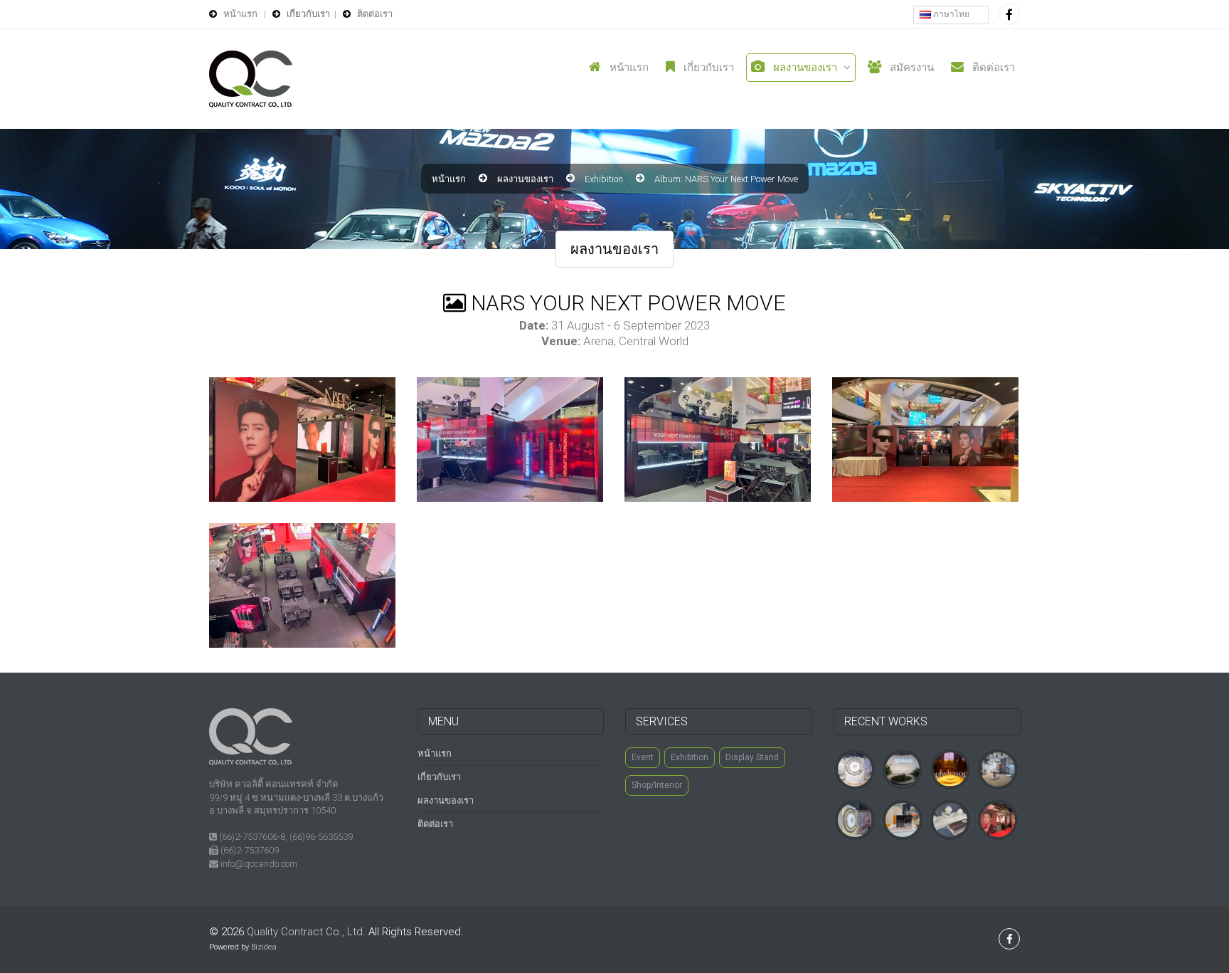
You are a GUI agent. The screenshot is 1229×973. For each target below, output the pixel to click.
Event (643, 757)
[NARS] (998, 819)
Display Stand (752, 757)
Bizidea (264, 947)
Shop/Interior (657, 785)
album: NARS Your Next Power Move (726, 179)
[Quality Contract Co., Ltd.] (250, 79)
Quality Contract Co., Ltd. (306, 931)
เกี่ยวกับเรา (707, 67)
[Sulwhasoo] (855, 768)
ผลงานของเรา (803, 67)
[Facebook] (1009, 14)
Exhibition (604, 179)
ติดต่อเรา (992, 67)
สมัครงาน (910, 67)
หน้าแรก (628, 67)
